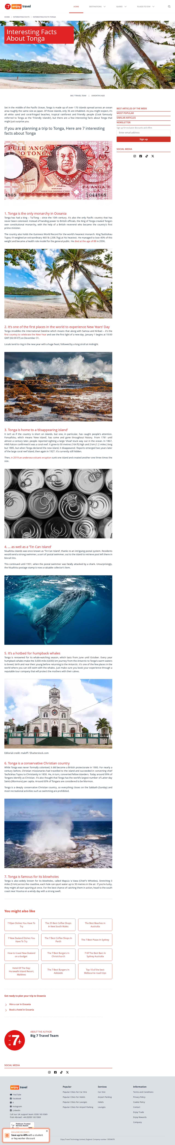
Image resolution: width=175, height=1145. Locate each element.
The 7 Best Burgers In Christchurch (58, 955)
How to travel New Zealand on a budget (21, 955)
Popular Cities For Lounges (75, 1102)
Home (76, 6)
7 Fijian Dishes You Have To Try (21, 925)
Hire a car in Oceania (20, 1004)
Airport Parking (105, 1097)
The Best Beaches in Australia (95, 925)
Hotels (101, 1102)
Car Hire (101, 1092)
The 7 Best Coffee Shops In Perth (58, 940)
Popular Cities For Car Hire (75, 1092)
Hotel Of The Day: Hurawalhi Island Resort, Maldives (21, 971)
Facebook (16, 1098)
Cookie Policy (139, 1102)
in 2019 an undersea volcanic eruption (31, 457)
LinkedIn (16, 1110)
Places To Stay (143, 6)
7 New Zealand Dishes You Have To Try (21, 940)
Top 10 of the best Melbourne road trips (95, 971)
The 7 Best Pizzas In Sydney (95, 939)
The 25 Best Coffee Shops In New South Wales (58, 925)
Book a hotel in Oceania (21, 1009)
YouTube (17, 1094)
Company (137, 1122)
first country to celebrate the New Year (25, 334)
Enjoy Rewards (140, 1117)
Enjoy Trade (138, 1112)
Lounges (102, 1107)
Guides (119, 6)
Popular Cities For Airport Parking (78, 1107)
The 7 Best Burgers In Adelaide (58, 971)
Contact (136, 1107)
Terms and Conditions (143, 1092)
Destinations (95, 6)
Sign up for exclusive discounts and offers (134, 127)
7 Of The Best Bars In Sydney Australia (95, 955)
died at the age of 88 (85, 241)
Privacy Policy (139, 1097)
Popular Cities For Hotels (74, 1097)
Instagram (17, 1106)
